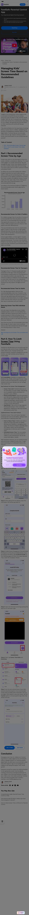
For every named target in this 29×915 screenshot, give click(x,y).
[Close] (4, 448)
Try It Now (19, 465)
